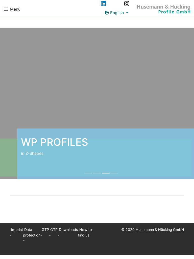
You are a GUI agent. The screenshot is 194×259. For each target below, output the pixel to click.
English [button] (117, 12)
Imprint (17, 229)
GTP (45, 229)
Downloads (68, 229)
